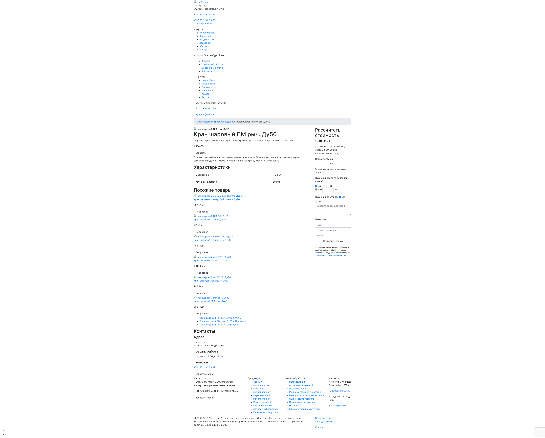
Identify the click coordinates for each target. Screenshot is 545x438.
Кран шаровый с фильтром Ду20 (212, 240)
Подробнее (202, 211)
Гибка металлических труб (304, 409)
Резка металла (297, 388)
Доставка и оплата (212, 67)
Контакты (207, 71)
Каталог (206, 61)
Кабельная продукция (265, 412)
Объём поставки (324, 158)
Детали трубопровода (265, 409)
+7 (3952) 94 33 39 (204, 14)
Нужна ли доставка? (326, 196)
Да (319, 185)
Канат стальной (262, 402)
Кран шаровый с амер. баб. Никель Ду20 (217, 199)
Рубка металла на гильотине (305, 392)
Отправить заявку (333, 241)
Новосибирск (207, 32)
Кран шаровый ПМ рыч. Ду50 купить (220, 317)
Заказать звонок (205, 374)
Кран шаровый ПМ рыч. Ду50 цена (218, 324)
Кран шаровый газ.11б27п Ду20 (211, 280)
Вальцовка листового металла (306, 395)
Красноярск (206, 36)
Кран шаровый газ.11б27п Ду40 (211, 260)
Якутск (203, 49)
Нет (330, 185)
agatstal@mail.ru (203, 23)
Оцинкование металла (301, 398)
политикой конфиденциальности (331, 255)
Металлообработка (212, 64)
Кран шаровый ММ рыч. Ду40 (210, 301)
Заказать (201, 152)
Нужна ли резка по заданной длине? (331, 179)
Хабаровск (205, 42)
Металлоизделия (262, 405)
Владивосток (206, 39)
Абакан (203, 46)
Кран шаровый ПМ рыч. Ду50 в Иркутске (222, 321)
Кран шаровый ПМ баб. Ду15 (210, 219)
